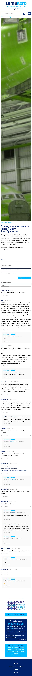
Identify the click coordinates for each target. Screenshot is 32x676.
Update (16, 669)
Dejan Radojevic (13, 559)
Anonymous (14, 416)
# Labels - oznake (16, 615)
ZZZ (10, 372)
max (10, 538)
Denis (11, 336)
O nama (16, 672)
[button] (29, 13)
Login (3, 260)
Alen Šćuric (14, 524)
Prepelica (12, 441)
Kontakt (16, 675)
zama (16, 3)
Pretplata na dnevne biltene (16, 666)
